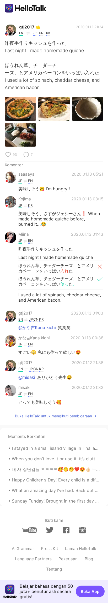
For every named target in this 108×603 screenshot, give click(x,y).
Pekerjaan (68, 558)
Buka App (90, 591)
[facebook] (66, 530)
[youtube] (29, 530)
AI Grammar (23, 548)
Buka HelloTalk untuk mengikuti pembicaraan (53, 416)
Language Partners (33, 558)
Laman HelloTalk (80, 548)
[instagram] (82, 530)
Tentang (54, 569)
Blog (89, 558)
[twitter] (49, 530)
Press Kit (49, 548)
